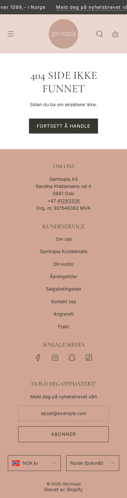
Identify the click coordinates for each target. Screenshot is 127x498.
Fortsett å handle (63, 126)
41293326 (68, 201)
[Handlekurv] (115, 34)
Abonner (63, 434)
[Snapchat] (72, 357)
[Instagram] (55, 357)
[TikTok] (89, 357)
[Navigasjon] (10, 34)
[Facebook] (38, 357)
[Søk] (99, 34)
